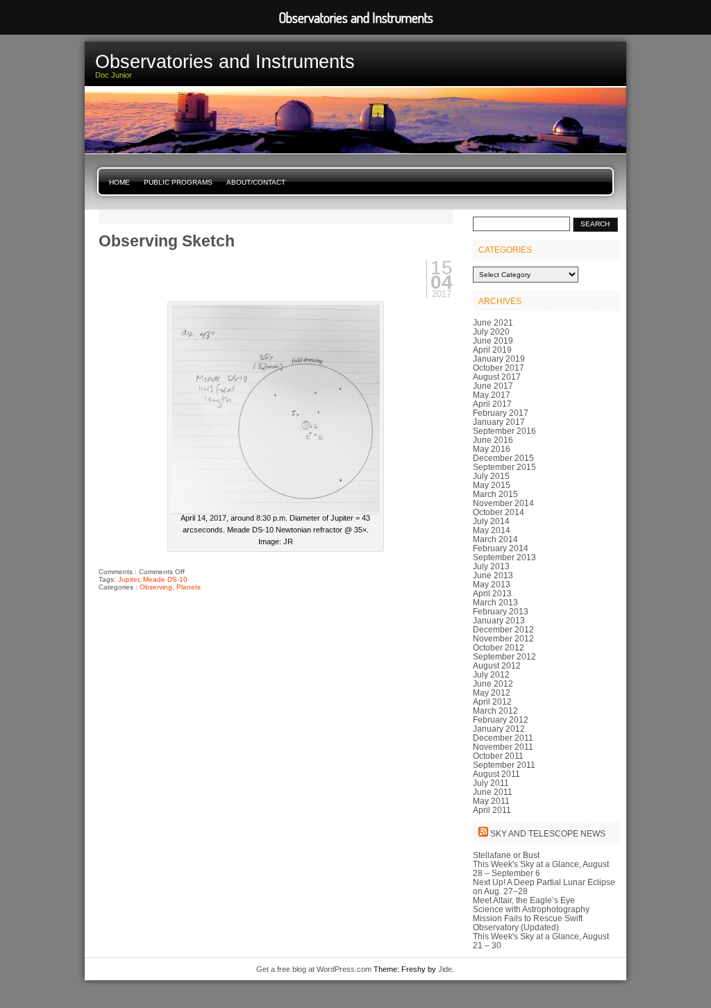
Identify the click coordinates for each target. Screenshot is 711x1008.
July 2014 (491, 521)
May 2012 (491, 692)
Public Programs (178, 182)
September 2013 (504, 557)
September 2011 (504, 764)
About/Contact (255, 182)
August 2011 (496, 773)
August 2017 (497, 376)
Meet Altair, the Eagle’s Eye (524, 900)
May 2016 (491, 448)
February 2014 (500, 548)
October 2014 (498, 511)
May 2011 (491, 800)
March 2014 (495, 539)
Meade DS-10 (165, 579)
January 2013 (499, 620)
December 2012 (503, 629)
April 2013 (492, 593)
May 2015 (491, 484)
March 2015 (495, 493)
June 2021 (493, 322)
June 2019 (493, 340)
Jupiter (128, 579)
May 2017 (491, 394)
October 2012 (498, 647)
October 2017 (498, 367)
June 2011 (492, 791)
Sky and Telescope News (547, 833)
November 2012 (503, 638)
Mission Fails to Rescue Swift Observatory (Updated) (528, 923)
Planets (188, 587)
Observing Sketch (167, 241)
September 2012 (504, 656)
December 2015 (503, 457)
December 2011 (503, 737)
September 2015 (504, 466)
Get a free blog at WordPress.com (313, 969)
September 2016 (504, 430)
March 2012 (495, 710)
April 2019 (492, 349)
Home (119, 182)
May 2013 (491, 584)
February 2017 (500, 412)
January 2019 (499, 358)
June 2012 (493, 683)
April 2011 (492, 809)
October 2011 (498, 755)
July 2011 (491, 782)
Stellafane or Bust (506, 854)
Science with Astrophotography (531, 909)
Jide (445, 969)
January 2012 (499, 728)
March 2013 (495, 602)
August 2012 (497, 665)
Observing (156, 587)
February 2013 (500, 611)
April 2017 (492, 403)
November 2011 (503, 746)
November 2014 (503, 502)
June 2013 (493, 575)
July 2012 (491, 674)
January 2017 (499, 421)
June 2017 (493, 385)
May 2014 (491, 530)
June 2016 (493, 439)
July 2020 (491, 331)
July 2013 (491, 566)
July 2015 (491, 475)
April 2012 (492, 701)
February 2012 (500, 719)
